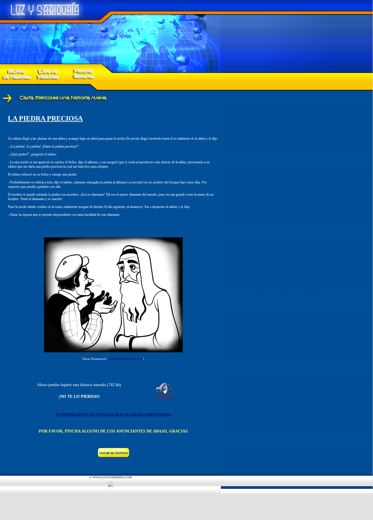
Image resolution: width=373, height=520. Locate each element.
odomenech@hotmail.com (125, 358)
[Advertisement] (106, 507)
